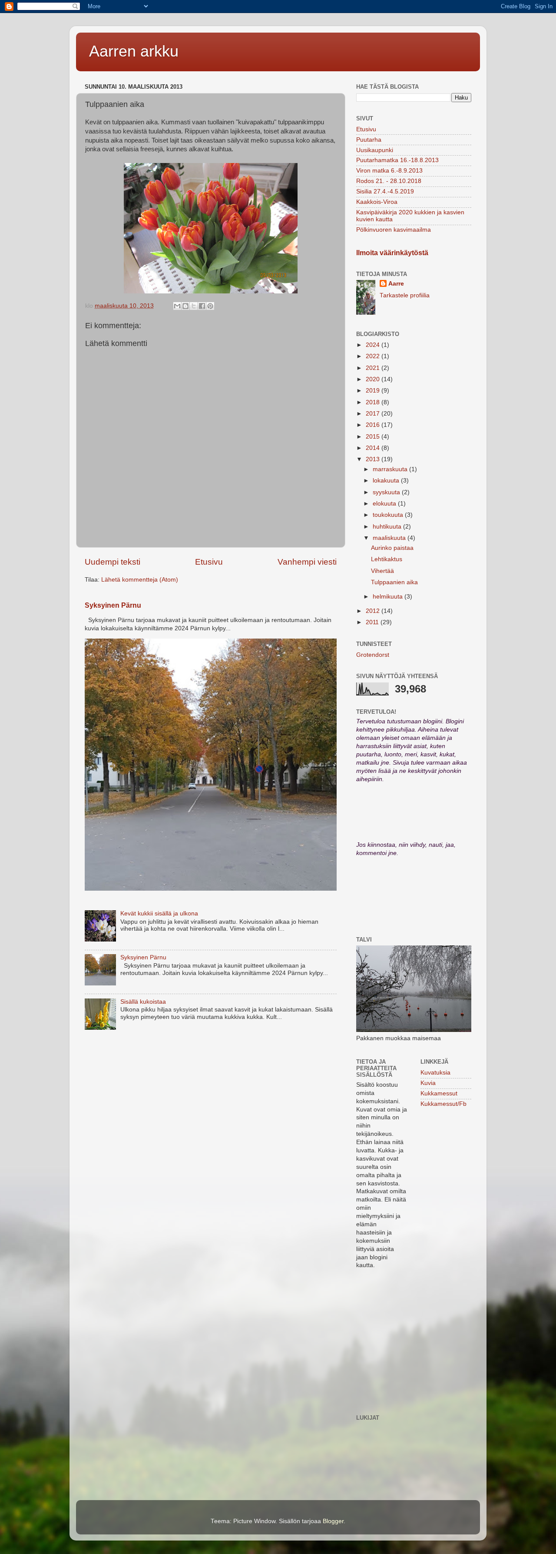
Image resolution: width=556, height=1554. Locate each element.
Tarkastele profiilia (405, 295)
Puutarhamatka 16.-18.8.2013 (397, 160)
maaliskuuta (390, 538)
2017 (373, 413)
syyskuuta (387, 492)
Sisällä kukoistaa (143, 1001)
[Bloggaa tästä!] (185, 306)
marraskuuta (391, 469)
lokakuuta (387, 480)
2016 (373, 425)
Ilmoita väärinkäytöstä (392, 252)
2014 (373, 448)
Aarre (396, 283)
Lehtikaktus (386, 559)
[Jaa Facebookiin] (202, 306)
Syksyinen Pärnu (113, 605)
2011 (373, 622)
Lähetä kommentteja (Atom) (139, 579)
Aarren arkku (134, 51)
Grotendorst (372, 655)
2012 (373, 611)
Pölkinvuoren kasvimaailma (393, 229)
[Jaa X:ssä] (193, 306)
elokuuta (385, 503)
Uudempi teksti (112, 561)
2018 (373, 402)
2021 (373, 368)
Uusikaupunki (374, 150)
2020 (373, 379)
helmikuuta (388, 596)
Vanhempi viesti (307, 561)
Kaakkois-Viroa (376, 202)
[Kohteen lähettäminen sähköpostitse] (177, 306)
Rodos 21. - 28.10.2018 (388, 181)
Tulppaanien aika (394, 582)
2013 (373, 459)
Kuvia (428, 1083)
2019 (373, 390)
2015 (373, 436)
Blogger (333, 1521)
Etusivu (209, 561)
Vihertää (382, 571)
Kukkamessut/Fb (443, 1104)
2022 (373, 356)
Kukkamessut (438, 1093)
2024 (373, 345)
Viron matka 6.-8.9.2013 (389, 170)
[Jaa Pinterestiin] (210, 306)
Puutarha (368, 139)
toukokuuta (389, 515)
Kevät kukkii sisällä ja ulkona (159, 913)
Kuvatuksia (435, 1072)
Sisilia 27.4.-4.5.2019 (385, 191)
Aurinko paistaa (392, 548)
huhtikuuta (388, 526)
